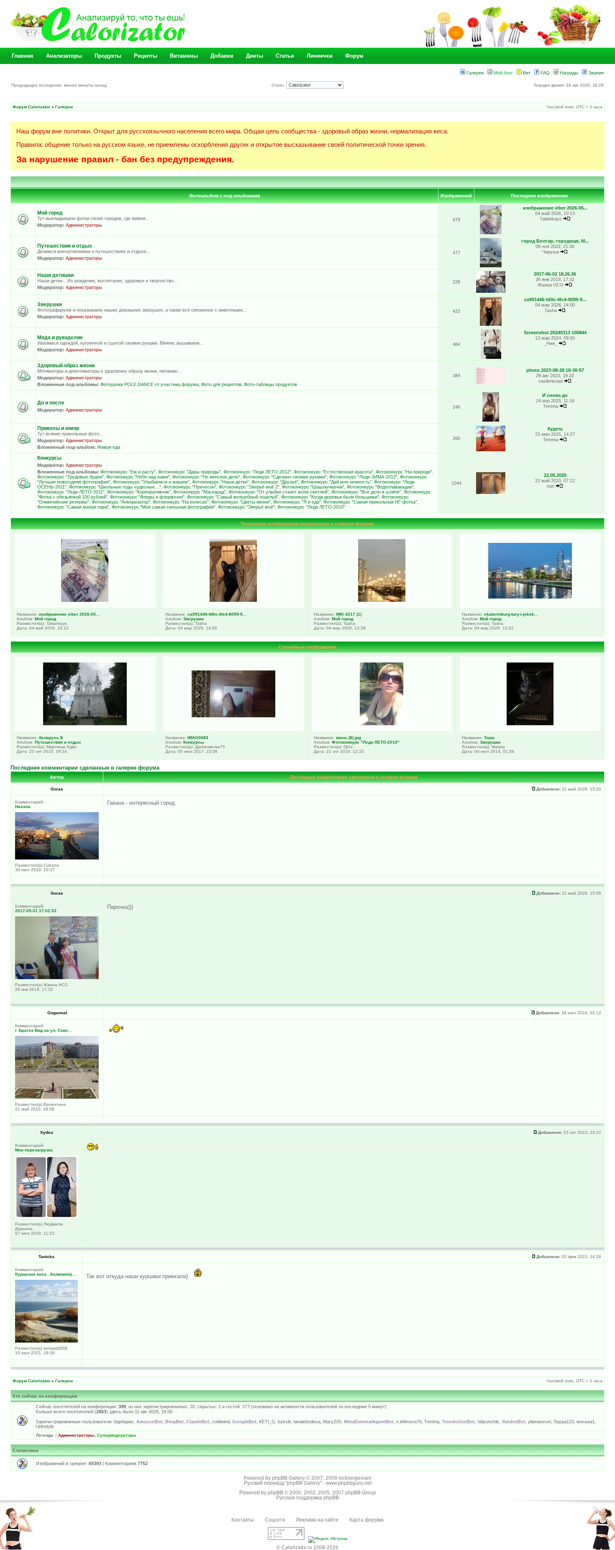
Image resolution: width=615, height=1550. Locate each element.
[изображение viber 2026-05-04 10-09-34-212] (491, 232)
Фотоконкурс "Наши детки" (220, 481)
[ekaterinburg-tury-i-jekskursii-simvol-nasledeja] (530, 596)
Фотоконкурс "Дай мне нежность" (336, 481)
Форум (354, 56)
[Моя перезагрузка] (46, 1217)
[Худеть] (490, 450)
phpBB (275, 1492)
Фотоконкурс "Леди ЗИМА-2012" (363, 476)
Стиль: (279, 85)
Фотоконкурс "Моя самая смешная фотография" (163, 506)
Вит (526, 72)
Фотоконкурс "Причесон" (190, 486)
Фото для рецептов (221, 384)
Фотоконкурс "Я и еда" (297, 501)
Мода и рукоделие (60, 337)
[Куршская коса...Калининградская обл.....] (46, 1341)
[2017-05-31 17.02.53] (57, 977)
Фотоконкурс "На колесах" (181, 501)
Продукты (108, 56)
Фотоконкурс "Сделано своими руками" (285, 476)
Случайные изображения (307, 647)
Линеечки (320, 56)
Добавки (221, 56)
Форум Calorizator (31, 107)
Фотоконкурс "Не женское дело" (206, 476)
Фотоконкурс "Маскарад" (199, 491)
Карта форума (366, 1519)
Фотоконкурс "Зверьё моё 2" (249, 486)
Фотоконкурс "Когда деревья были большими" (330, 496)
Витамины (184, 56)
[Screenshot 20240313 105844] (491, 357)
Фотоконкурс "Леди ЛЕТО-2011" (71, 491)
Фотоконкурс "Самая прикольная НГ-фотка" (370, 501)
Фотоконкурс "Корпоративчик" (139, 491)
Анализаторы (64, 56)
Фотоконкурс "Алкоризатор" (121, 501)
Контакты (242, 1519)
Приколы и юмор (58, 428)
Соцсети (275, 1519)
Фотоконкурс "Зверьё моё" (246, 506)
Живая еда (108, 447)
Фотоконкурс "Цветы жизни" (241, 501)
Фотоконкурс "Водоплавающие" (380, 486)
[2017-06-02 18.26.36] (490, 291)
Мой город (50, 213)
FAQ (544, 72)
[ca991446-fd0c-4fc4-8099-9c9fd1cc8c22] (491, 324)
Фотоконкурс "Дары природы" (189, 471)
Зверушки (49, 304)
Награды (568, 72)
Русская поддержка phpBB (307, 1497)
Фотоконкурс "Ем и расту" (128, 471)
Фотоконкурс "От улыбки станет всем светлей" (278, 491)
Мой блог (502, 72)
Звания (595, 72)
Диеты (254, 56)
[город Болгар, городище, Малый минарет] (491, 265)
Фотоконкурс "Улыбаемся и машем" (151, 481)
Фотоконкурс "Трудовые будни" (70, 476)
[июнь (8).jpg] (381, 723)
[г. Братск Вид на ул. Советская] (57, 1097)
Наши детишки (55, 275)
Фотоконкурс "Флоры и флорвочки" (147, 496)
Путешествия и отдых (64, 246)
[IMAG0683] (233, 715)
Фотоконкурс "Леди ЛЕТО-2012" (257, 471)
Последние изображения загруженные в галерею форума (307, 523)
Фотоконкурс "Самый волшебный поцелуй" (233, 496)
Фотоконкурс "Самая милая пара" (73, 506)
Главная (22, 56)
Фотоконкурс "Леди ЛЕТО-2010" (311, 506)
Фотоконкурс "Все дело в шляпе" (366, 491)
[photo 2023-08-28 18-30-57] (490, 383)
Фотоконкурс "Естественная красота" (333, 471)
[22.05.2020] (490, 492)
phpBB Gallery (288, 1478)
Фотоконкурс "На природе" (404, 471)
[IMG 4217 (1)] (381, 600)
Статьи (285, 56)
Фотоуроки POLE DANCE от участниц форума (149, 384)
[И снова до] (490, 420)
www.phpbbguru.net (349, 1483)
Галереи (474, 72)
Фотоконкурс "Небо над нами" (138, 476)
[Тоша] (530, 723)
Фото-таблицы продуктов (270, 384)
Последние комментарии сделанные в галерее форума (84, 768)
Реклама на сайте (317, 1519)
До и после (50, 403)
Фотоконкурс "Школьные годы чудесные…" (115, 486)
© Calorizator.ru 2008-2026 (307, 1547)
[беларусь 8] (85, 723)
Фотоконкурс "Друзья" (274, 481)
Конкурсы (49, 458)
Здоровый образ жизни (66, 365)
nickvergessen (355, 1478)
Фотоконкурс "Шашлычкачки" (313, 486)
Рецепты (145, 56)
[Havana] (57, 858)
